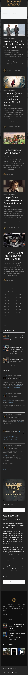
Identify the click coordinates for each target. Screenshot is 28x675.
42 (12, 312)
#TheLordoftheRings (16, 385)
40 (5, 312)
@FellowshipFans (9, 436)
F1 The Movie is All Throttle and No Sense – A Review (13, 255)
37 (12, 309)
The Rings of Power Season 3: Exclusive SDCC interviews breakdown (17, 635)
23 (16, 300)
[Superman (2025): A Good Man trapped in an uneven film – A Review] (14, 82)
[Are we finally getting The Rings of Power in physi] (14, 651)
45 (5, 315)
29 (20, 303)
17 (12, 297)
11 (8, 294)
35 (5, 309)
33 (16, 306)
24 (20, 300)
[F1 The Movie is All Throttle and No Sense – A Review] (14, 240)
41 (8, 312)
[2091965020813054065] (3, 472)
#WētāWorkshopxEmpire (13, 387)
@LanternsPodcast (8, 400)
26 (8, 303)
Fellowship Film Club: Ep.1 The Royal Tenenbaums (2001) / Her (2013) (17, 349)
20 (5, 300)
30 (5, 306)
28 (16, 303)
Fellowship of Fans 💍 (12, 431)
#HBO (4, 469)
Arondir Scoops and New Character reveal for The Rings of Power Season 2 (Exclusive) (13, 569)
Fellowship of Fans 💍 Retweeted (15, 375)
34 (20, 306)
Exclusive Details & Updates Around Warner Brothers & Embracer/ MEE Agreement (13, 553)
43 (16, 312)
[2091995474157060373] (3, 410)
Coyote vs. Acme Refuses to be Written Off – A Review (17, 338)
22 (12, 300)
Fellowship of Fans (6, 13)
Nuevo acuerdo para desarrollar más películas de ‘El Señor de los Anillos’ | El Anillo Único (13, 549)
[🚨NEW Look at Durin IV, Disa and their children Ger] (6, 651)
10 (5, 294)
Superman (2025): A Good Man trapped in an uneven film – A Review (13, 99)
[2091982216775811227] (3, 441)
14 (20, 294)
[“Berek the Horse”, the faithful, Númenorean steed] (21, 651)
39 (20, 309)
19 (20, 297)
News (14, 13)
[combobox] (14, 510)
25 (5, 303)
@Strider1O (8, 455)
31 (8, 306)
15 (5, 297)
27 (12, 303)
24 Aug (15, 396)
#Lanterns (10, 402)
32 (12, 306)
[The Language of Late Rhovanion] (14, 138)
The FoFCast (9, 396)
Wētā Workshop (11, 378)
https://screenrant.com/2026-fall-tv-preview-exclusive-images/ (12, 438)
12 (12, 294)
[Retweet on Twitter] (6, 375)
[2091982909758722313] (3, 427)
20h (17, 378)
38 (16, 309)
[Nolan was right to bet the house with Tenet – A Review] (14, 30)
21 (8, 300)
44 (20, 312)
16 (8, 297)
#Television (10, 469)
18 (16, 297)
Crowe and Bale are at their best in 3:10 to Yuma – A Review (16, 361)
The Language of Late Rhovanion (13, 151)
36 (8, 309)
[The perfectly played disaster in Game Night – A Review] (14, 186)
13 (16, 294)
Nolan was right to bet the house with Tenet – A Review (14, 44)
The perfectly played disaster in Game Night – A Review (13, 202)
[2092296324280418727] (3, 389)
